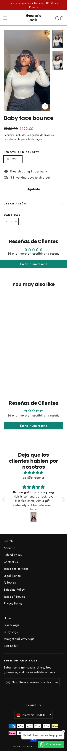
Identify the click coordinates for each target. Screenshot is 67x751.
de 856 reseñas (34, 477)
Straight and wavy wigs (19, 639)
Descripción (15, 203)
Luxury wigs (11, 625)
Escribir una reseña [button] (33, 264)
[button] (4, 499)
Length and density (21, 152)
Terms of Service (14, 596)
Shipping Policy (14, 589)
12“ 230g (13, 159)
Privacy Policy (13, 603)
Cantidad (12, 215)
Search (8, 541)
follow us (10, 582)
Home (8, 618)
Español (31, 705)
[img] (34, 472)
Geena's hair (33, 18)
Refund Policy (13, 555)
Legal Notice (12, 576)
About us (9, 548)
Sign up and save (21, 660)
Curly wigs (10, 632)
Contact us (11, 562)
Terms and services (16, 569)
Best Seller (11, 646)
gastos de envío (41, 135)
